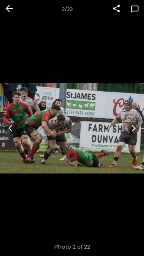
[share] (116, 9)
